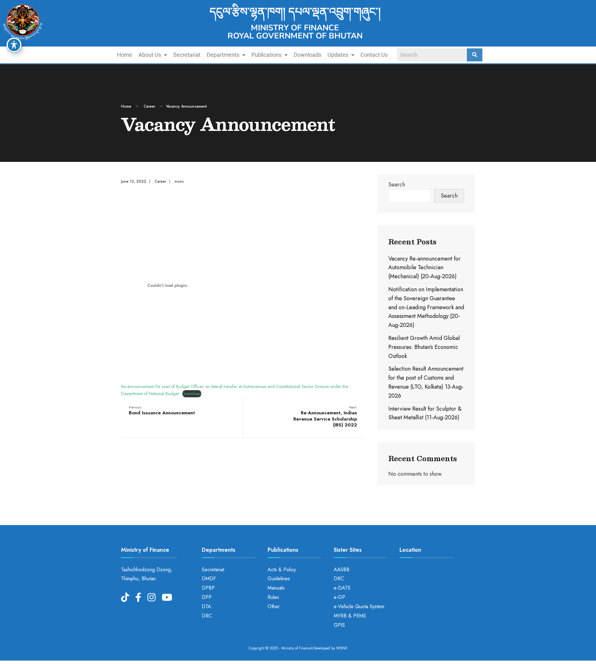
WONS (341, 648)
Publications (266, 54)
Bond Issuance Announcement (162, 411)
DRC (207, 615)
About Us (149, 54)
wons (179, 181)
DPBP (208, 587)
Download (191, 393)
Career (149, 106)
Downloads (307, 54)
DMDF (209, 578)
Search (396, 184)
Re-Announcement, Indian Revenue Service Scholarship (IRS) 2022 (325, 417)
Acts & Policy (282, 569)
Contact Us (374, 54)
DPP (207, 597)
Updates (337, 54)
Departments (223, 54)
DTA (206, 606)
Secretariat (187, 54)
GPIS (339, 625)
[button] (152, 55)
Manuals (276, 587)
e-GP (339, 597)
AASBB (342, 569)
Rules (273, 597)
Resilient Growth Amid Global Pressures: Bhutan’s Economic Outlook (424, 347)
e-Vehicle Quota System (359, 606)
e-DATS (342, 587)
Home (124, 54)
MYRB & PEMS (350, 615)
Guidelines (279, 578)
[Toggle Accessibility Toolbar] (14, 45)
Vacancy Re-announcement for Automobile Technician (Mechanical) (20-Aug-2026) (424, 268)
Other (274, 606)
